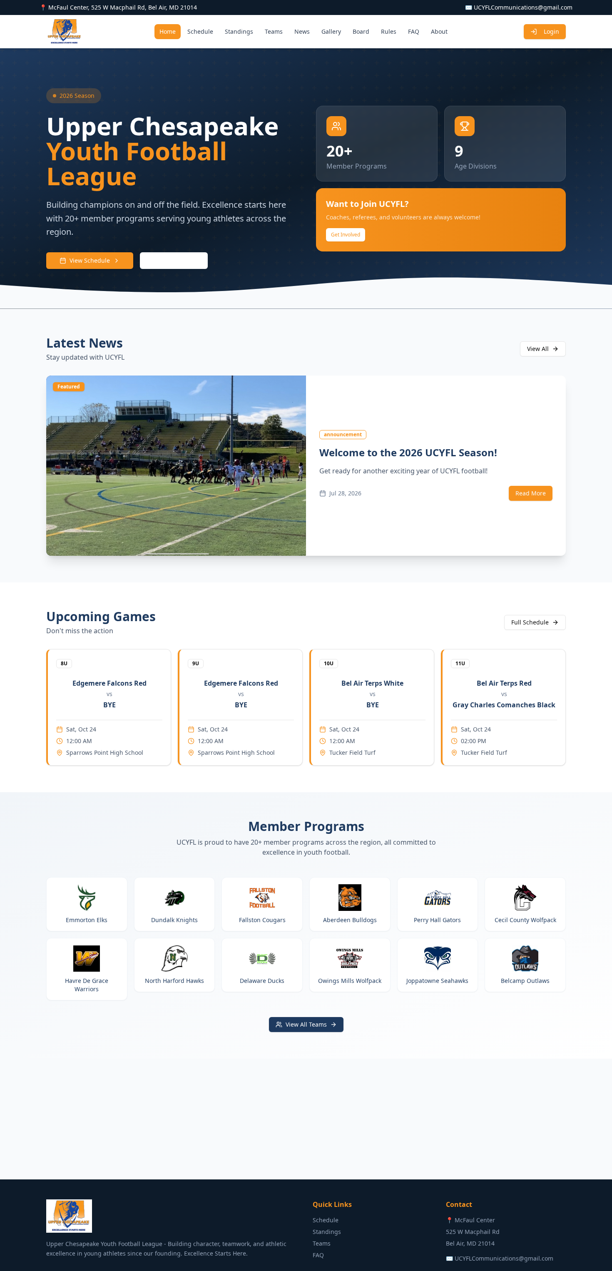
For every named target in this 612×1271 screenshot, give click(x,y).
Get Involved (345, 234)
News (302, 31)
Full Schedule (530, 622)
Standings (239, 31)
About (439, 31)
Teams (274, 31)
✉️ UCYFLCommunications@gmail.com (518, 7)
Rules (388, 31)
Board (361, 31)
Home (167, 31)
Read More (530, 493)
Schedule (200, 31)
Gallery (331, 31)
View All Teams (306, 1024)
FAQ (413, 31)
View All (538, 349)
